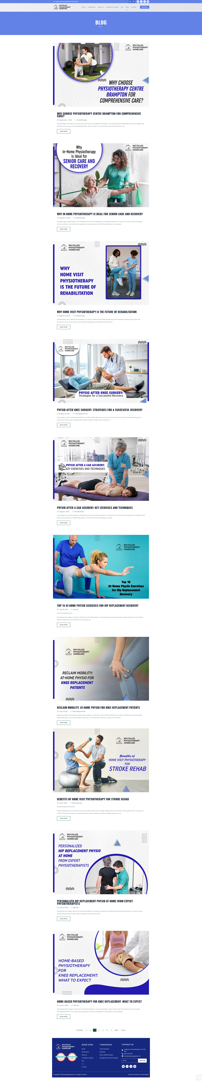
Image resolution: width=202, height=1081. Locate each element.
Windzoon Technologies (142, 1074)
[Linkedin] (148, 1)
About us (101, 7)
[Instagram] (144, 1)
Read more (63, 131)
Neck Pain (102, 1052)
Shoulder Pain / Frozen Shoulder (109, 1058)
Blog (127, 7)
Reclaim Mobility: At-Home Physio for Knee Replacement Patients (98, 707)
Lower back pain (104, 1049)
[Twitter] (141, 1)
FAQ (122, 7)
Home (83, 7)
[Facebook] (138, 1)
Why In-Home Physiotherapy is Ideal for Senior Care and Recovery (100, 214)
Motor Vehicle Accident (106, 1055)
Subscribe (142, 1060)
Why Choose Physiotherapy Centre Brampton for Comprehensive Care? (99, 114)
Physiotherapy (82, 120)
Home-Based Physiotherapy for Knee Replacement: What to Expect (99, 1001)
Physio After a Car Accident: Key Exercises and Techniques (95, 507)
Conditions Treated (112, 7)
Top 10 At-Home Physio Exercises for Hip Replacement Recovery (97, 605)
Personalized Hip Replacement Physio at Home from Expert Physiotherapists (95, 902)
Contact (133, 7)
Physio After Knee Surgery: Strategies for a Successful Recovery (99, 410)
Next (116, 1030)
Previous (80, 1030)
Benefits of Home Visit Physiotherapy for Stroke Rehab (93, 799)
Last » (124, 1030)
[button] (144, 7)
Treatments (91, 7)
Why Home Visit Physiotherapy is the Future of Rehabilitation (97, 312)
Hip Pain (75, 609)
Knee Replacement (81, 414)
